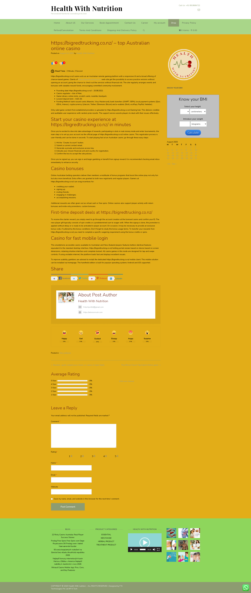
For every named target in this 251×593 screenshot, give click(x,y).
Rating (54, 452)
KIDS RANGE (106, 538)
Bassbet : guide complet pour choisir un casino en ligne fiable (77, 365)
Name (54, 463)
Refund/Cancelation (64, 30)
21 (182, 155)
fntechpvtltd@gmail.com (93, 307)
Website (54, 487)
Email (54, 475)
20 (177, 155)
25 (168, 158)
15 (187, 153)
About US (70, 23)
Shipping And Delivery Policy (122, 30)
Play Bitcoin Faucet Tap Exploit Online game (141, 365)
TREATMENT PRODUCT (106, 545)
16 (191, 153)
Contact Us (130, 23)
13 (177, 153)
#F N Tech (73, 589)
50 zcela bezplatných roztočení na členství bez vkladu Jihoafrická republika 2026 (67, 552)
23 (191, 155)
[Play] (131, 549)
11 (168, 153)
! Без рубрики (65, 353)
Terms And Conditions (90, 30)
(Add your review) (126, 381)
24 (196, 155)
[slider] (143, 549)
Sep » (174, 164)
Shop (173, 23)
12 (173, 153)
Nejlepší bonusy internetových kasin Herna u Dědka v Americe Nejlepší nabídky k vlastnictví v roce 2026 (68, 561)
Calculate (193, 132)
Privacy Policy (189, 23)
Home (57, 23)
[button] (144, 542)
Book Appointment (109, 23)
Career (144, 23)
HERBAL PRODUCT (106, 541)
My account (159, 23)
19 (173, 155)
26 (173, 158)
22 (187, 155)
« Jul (168, 164)
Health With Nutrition (87, 8)
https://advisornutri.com (92, 312)
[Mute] (154, 549)
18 (168, 155)
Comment (55, 421)
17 (196, 153)
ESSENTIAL (106, 534)
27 (177, 158)
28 (182, 158)
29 (187, 158)
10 (196, 150)
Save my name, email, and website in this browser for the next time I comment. (86, 499)
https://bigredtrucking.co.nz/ (89, 79)
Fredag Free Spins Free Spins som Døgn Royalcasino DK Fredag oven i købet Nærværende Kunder (67, 544)
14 (182, 153)
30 (191, 158)
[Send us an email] (199, 9)
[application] (145, 542)
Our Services (87, 23)
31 (196, 158)
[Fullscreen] (158, 549)
